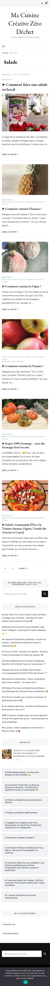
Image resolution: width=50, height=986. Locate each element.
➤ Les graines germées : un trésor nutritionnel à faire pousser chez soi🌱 (25, 708)
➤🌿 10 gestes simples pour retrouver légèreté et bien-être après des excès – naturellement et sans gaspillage (25, 718)
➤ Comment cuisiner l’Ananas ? (22, 209)
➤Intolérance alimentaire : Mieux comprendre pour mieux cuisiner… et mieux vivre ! (23, 681)
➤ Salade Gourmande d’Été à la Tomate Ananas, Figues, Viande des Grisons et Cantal (24, 528)
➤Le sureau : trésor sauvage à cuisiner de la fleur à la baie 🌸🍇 (22, 729)
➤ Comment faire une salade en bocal (24, 87)
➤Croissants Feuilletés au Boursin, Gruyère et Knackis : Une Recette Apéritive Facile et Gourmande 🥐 (24, 642)
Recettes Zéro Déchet (13, 362)
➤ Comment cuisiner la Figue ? (21, 286)
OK (25, 982)
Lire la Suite (9, 154)
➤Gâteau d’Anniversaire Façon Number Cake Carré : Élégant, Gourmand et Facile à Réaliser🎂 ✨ (24, 630)
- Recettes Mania (10, 933)
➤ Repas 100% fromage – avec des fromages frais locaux (23, 445)
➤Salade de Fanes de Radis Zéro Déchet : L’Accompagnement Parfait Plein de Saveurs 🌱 (24, 672)
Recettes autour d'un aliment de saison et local (23, 203)
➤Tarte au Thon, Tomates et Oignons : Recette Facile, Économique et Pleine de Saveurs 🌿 (25, 653)
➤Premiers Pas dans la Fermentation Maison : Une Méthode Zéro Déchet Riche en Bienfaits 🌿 (25, 690)
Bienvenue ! (7, 80)
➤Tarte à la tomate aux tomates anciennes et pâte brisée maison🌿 (24, 699)
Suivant (22, 568)
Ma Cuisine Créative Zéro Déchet (25, 23)
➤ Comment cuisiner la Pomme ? (22, 366)
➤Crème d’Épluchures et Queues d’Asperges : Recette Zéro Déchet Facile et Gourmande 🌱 (24, 662)
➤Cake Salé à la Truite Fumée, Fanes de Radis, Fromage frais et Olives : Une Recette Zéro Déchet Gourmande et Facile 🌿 (24, 618)
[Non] (47, 976)
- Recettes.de (8, 924)
